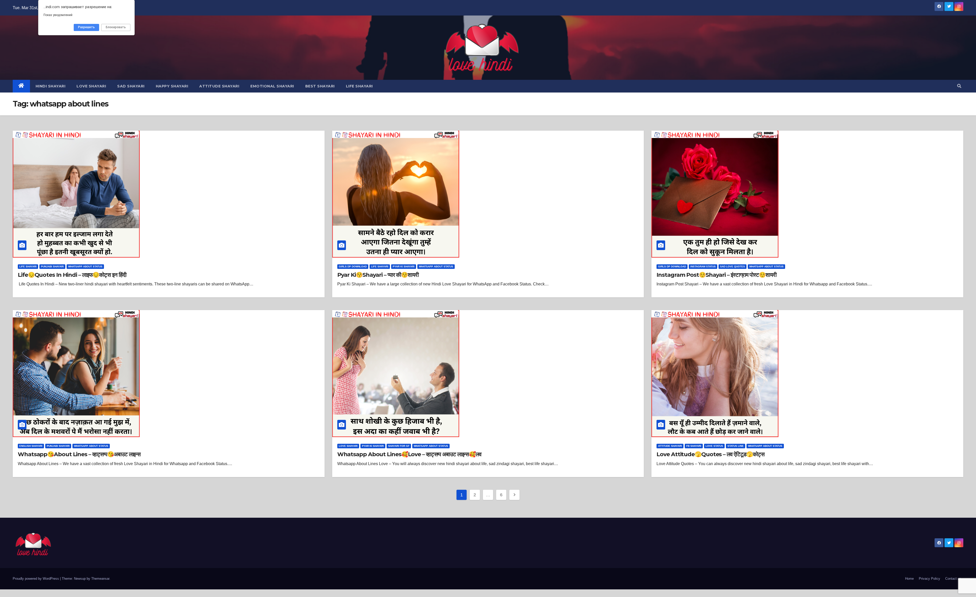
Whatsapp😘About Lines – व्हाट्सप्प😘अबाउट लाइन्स (79, 454)
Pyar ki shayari (404, 266)
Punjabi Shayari (52, 266)
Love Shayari (91, 86)
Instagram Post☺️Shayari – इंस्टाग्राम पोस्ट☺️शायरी (716, 274)
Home (909, 578)
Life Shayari (359, 86)
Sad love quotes (732, 266)
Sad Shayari (131, 86)
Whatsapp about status (85, 266)
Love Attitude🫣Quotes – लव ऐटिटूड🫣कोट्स (711, 454)
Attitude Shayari (219, 86)
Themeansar (100, 578)
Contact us (953, 578)
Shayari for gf (398, 446)
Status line (735, 446)
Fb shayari (693, 446)
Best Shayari (320, 86)
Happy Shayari (172, 86)
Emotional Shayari (272, 86)
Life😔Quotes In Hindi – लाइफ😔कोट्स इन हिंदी (72, 274)
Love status (714, 446)
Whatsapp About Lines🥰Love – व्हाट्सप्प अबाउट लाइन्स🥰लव (409, 454)
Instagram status (703, 266)
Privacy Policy (929, 578)
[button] (959, 86)
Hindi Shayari (51, 86)
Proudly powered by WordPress (36, 578)
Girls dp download (353, 266)
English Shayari (30, 446)
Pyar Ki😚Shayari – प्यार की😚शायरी (378, 274)
